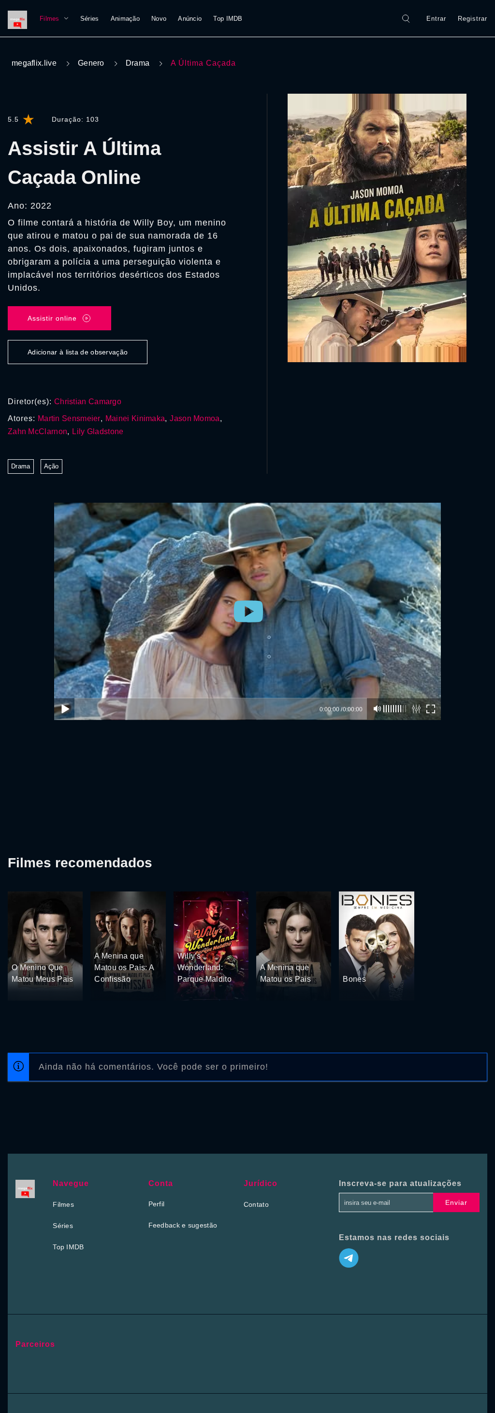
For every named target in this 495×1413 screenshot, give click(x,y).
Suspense (52, 950)
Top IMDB (227, 18)
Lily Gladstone (97, 431)
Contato (256, 1204)
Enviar (456, 1202)
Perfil (156, 1204)
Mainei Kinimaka (135, 418)
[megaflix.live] (20, 18)
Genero (91, 63)
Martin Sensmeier (69, 418)
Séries (89, 18)
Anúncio (190, 18)
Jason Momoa (194, 418)
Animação (125, 18)
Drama (138, 63)
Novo (158, 18)
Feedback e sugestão (183, 1225)
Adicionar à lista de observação (78, 352)
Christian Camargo (87, 401)
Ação (51, 466)
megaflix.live (34, 63)
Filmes (49, 18)
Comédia (211, 938)
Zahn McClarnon (37, 431)
